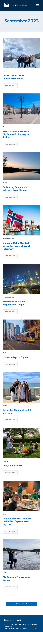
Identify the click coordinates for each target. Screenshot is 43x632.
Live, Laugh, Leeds (12, 465)
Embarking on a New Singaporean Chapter (14, 303)
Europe (5, 127)
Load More (20, 604)
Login (8, 620)
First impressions (8, 183)
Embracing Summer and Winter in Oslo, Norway (15, 189)
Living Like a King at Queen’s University (13, 77)
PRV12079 (24, 624)
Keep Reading (10, 85)
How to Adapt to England (16, 357)
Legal (18, 620)
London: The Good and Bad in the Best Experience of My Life (17, 521)
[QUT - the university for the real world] (7, 5)
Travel (5, 71)
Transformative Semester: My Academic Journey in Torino (16, 134)
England (5, 353)
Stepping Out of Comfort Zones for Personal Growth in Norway (17, 246)
